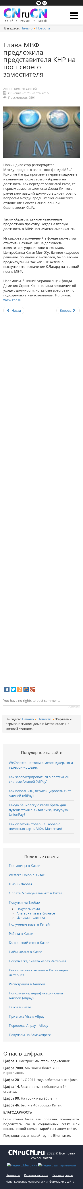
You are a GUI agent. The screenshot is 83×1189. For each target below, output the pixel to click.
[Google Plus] (32, 689)
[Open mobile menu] (74, 15)
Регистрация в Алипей (27, 984)
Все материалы (62, 1175)
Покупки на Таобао (24, 902)
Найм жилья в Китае (25, 951)
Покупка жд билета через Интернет (37, 961)
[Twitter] (13, 689)
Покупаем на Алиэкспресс (30, 1034)
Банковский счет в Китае (29, 942)
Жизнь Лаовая (20, 884)
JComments (74, 707)
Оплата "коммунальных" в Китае (35, 893)
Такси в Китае (20, 1007)
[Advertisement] (41, 502)
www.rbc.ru (12, 300)
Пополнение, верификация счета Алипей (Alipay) (36, 995)
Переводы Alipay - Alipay (28, 1025)
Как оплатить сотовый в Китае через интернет (38, 972)
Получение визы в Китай (29, 924)
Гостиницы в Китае (24, 865)
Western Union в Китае (27, 875)
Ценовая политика (31, 918)
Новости (43, 28)
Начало (27, 28)
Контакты (13, 1175)
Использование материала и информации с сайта (40, 1181)
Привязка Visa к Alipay (26, 1016)
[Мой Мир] (26, 689)
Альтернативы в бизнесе (36, 913)
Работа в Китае (21, 933)
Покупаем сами (28, 909)
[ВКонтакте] (7, 689)
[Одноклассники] (19, 689)
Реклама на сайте (36, 1175)
